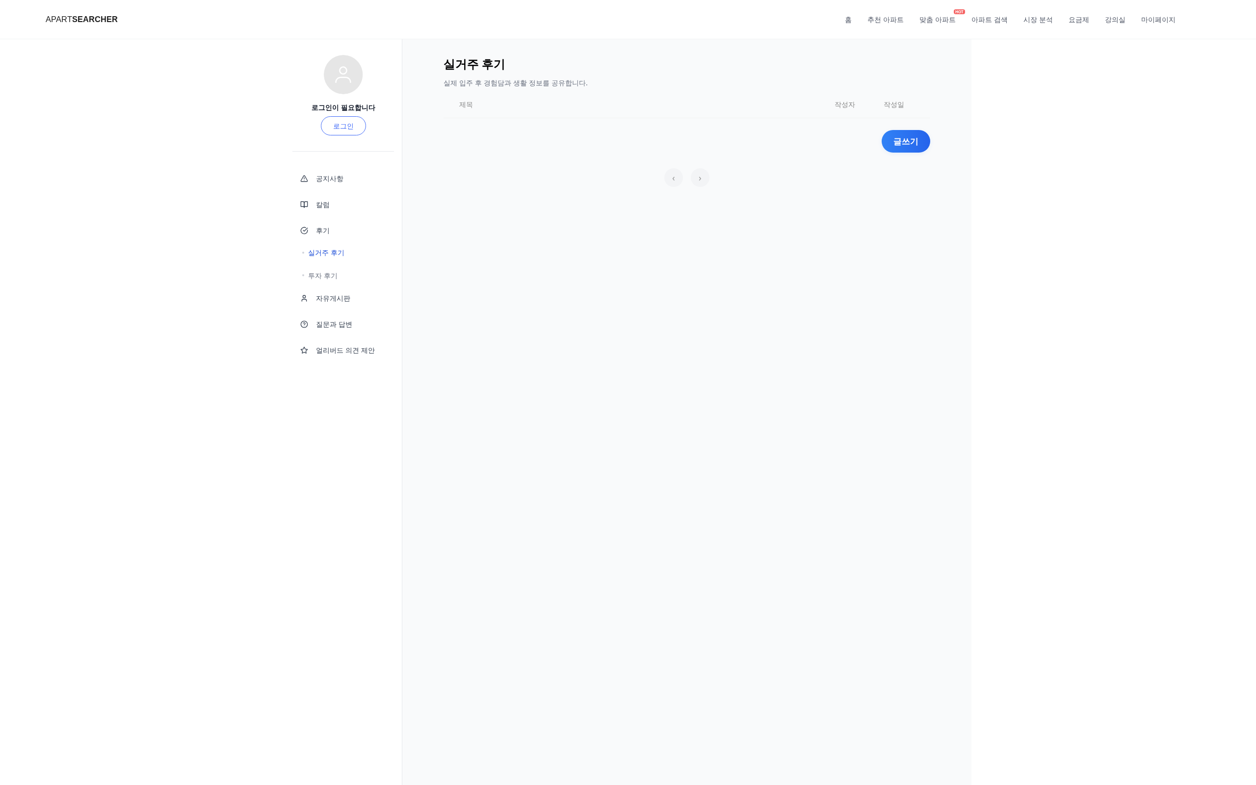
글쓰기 (905, 141)
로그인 (343, 126)
